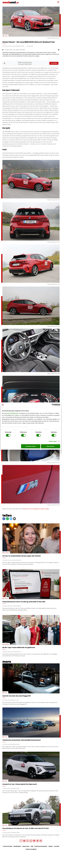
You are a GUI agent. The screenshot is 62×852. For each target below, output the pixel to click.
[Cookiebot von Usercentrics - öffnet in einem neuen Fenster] (53, 405)
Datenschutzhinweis (40, 846)
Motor (6, 36)
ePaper (50, 846)
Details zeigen (53, 441)
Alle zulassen (50, 446)
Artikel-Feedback (31, 849)
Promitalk (6, 552)
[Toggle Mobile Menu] (58, 2)
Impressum (25, 846)
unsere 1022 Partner (13, 413)
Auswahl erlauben (31, 446)
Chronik (6, 598)
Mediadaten (17, 846)
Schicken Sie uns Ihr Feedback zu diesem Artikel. (35, 509)
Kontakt (56, 846)
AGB (32, 846)
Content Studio (7, 846)
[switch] (23, 435)
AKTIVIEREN (54, 63)
